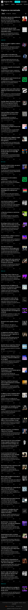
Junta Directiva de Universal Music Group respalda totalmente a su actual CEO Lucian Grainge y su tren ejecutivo (11, 442)
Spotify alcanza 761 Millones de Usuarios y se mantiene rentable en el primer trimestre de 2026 (11, 287)
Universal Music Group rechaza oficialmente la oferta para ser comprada (9, 114)
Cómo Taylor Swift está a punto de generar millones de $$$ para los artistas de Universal (10, 260)
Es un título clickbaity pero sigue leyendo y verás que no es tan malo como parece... (10, 205)
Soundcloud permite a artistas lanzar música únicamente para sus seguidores (11, 536)
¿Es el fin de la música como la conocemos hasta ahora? (9, 202)
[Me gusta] (2, 75)
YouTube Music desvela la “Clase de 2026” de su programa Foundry (10, 102)
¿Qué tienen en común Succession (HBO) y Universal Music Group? (10, 419)
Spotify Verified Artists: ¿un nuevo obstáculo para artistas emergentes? (10, 167)
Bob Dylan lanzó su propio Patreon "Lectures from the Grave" (10, 499)
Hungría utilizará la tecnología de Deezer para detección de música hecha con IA (10, 589)
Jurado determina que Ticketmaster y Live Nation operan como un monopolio (11, 370)
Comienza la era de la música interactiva (9, 178)
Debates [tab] (14, 13)
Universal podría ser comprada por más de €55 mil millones (11, 488)
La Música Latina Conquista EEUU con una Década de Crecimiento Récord (10, 395)
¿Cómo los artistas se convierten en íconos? (10, 213)
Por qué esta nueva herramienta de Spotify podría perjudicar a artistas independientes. (11, 170)
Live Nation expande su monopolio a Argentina (10, 67)
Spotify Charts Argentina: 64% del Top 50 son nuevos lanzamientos (10, 345)
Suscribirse (17, 1)
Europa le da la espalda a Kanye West (9, 322)
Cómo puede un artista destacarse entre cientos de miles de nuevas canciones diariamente (10, 228)
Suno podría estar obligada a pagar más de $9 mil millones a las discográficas (10, 139)
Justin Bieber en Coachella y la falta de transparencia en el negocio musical (11, 407)
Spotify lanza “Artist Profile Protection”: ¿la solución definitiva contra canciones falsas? (10, 523)
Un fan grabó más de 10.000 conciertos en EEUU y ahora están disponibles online (10, 29)
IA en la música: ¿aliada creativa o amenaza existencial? (10, 236)
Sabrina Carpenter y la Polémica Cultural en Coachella (10, 430)
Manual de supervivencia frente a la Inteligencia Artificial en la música (10, 190)
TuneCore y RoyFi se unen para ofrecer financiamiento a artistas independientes (10, 382)
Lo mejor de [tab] (8, 13)
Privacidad (16, 602)
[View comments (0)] (8, 25)
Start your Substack (10, 606)
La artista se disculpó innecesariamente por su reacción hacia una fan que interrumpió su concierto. (10, 433)
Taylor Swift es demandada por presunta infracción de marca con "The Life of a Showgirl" (10, 561)
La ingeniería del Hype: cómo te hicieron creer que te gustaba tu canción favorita (10, 334)
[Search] (25, 13)
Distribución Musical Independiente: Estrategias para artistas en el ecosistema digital (10, 248)
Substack (8, 608)
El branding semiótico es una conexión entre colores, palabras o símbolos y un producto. (10, 216)
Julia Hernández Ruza (8, 23)
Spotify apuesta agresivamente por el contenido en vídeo (11, 78)
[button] (2, 4)
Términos (20, 602)
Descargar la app (19, 606)
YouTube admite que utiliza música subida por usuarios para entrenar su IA (10, 90)
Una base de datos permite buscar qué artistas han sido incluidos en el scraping (10, 60)
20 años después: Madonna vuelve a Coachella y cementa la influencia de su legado (10, 357)
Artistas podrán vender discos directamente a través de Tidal (9, 298)
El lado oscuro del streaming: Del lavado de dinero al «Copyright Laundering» (10, 151)
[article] (14, 21)
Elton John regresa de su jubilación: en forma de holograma (10, 18)
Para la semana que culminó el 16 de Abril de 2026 (10, 349)
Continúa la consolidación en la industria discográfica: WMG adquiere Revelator (9, 511)
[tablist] (9, 13)
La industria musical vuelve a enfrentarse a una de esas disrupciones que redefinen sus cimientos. (11, 239)
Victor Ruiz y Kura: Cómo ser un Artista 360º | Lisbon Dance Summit (11, 275)
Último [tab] (3, 13)
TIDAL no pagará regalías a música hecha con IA (10, 44)
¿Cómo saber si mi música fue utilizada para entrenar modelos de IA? (11, 56)
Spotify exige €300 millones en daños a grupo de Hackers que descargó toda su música (9, 573)
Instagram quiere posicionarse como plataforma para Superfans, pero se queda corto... (10, 548)
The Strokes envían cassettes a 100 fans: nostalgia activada (10, 466)
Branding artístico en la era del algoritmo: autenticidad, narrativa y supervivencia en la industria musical (10, 225)
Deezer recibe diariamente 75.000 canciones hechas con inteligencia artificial (10, 310)
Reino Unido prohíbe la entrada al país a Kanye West (10, 477)
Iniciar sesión (24, 1)
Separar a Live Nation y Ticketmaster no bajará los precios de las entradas (10, 126)
